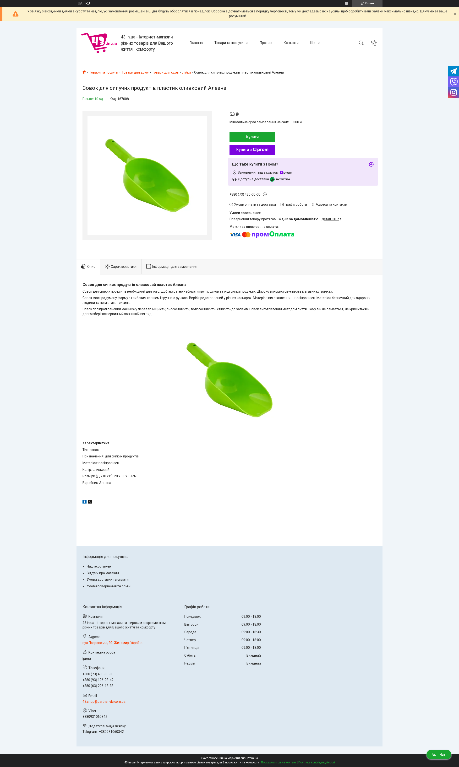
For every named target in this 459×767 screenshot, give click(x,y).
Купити (252, 137)
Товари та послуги (228, 43)
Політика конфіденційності (316, 762)
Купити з (244, 149)
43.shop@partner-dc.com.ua (104, 701)
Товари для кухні (165, 72)
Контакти (291, 43)
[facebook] (84, 502)
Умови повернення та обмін (109, 586)
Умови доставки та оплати (108, 579)
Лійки (186, 72)
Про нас (266, 43)
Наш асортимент (100, 566)
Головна (196, 43)
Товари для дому (135, 72)
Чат (442, 754)
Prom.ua (252, 758)
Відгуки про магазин (103, 573)
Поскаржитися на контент (278, 762)
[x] (90, 502)
